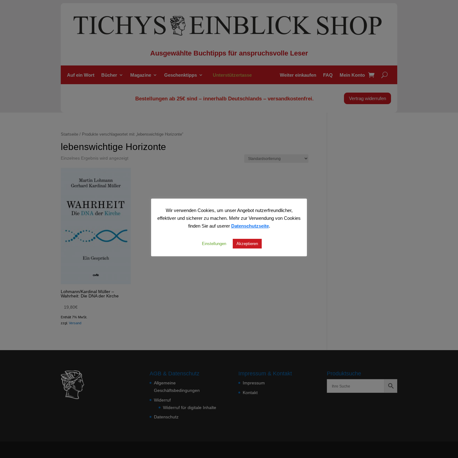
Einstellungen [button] (214, 243)
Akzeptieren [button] (247, 243)
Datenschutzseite (250, 226)
